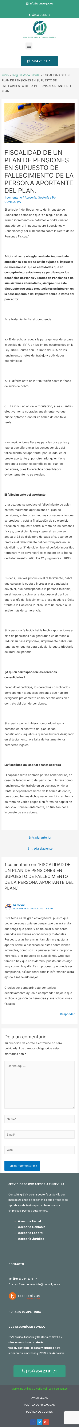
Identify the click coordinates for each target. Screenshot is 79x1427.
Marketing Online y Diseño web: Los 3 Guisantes (40, 1388)
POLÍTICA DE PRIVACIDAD (39, 1404)
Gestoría (43, 197)
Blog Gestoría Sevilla (26, 75)
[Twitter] (39, 1422)
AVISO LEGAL (39, 1397)
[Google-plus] (46, 1422)
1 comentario (13, 197)
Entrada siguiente (40, 848)
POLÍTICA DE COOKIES (39, 1411)
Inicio (5, 75)
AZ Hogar (19, 904)
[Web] (39, 1150)
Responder (67, 1014)
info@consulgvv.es (48, 1284)
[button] (39, 3)
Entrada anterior (39, 837)
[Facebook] (33, 1422)
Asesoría (30, 197)
